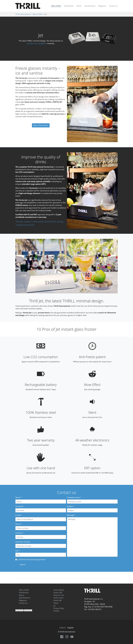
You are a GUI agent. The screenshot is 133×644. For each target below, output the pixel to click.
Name (18, 497)
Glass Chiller (24, 590)
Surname (19, 506)
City (17, 550)
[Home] (27, 6)
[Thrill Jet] (92, 190)
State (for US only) (22, 541)
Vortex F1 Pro (58, 595)
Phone (18, 524)
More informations (40, 125)
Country (19, 533)
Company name (74, 497)
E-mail (18, 515)
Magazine (23, 600)
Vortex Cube (58, 597)
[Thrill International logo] (92, 591)
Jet (54, 605)
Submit (23, 564)
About (21, 595)
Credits (56, 611)
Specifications (24, 597)
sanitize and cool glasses (37, 43)
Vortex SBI (57, 600)
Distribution (24, 592)
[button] (19, 266)
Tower (55, 603)
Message (71, 515)
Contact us (23, 603)
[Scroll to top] (130, 641)
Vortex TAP (57, 592)
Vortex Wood (58, 590)
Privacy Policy (58, 608)
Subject (70, 506)
